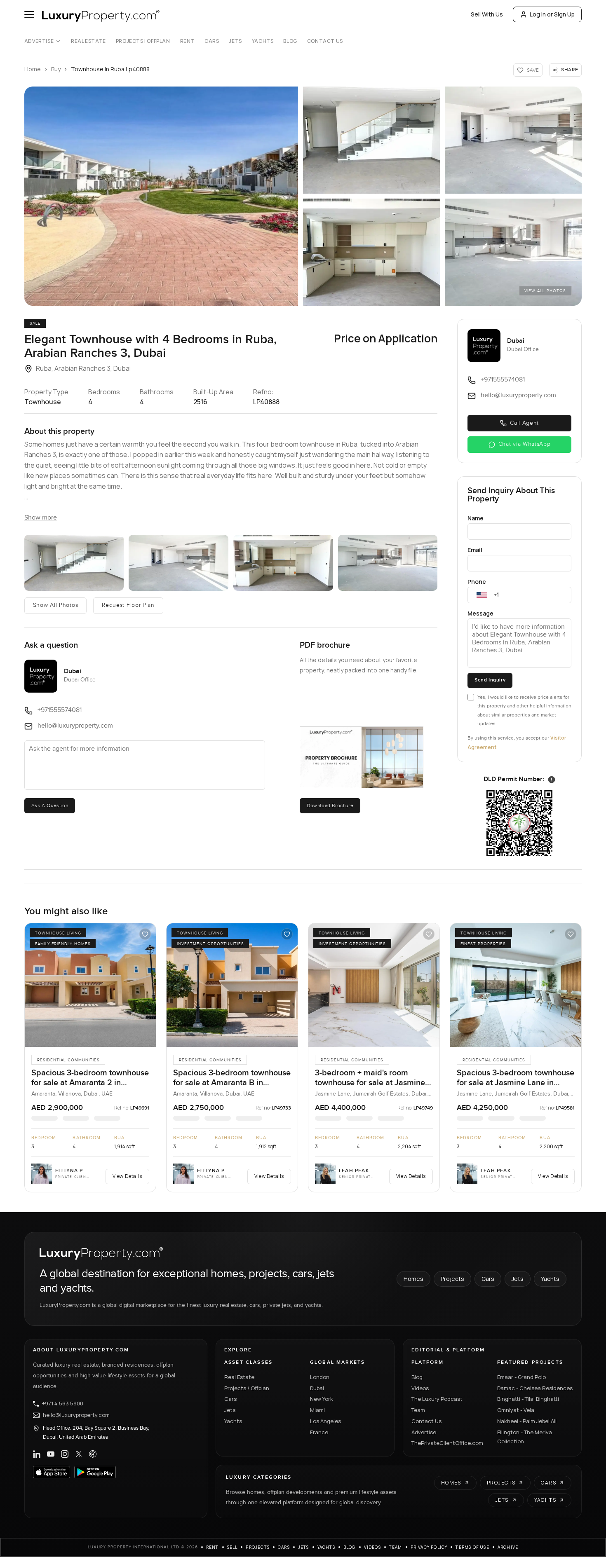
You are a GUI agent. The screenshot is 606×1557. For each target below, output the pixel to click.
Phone (476, 581)
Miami (317, 1410)
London (319, 1377)
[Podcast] (92, 1454)
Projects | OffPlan (143, 41)
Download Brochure (330, 805)
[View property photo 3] (178, 563)
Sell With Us (487, 14)
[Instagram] (64, 1454)
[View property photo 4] (283, 563)
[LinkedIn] (36, 1454)
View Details (127, 1176)
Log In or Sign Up (552, 14)
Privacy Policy (429, 1547)
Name (475, 518)
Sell (232, 1547)
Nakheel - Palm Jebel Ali (527, 1421)
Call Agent (524, 423)
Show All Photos (55, 605)
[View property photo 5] (388, 563)
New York (321, 1398)
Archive (508, 1547)
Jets (235, 41)
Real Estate (88, 41)
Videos (420, 1388)
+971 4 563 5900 (62, 1403)
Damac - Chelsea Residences (535, 1388)
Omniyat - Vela (515, 1410)
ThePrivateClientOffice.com (447, 1443)
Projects (452, 1279)
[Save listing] (145, 934)
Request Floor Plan (128, 605)
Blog (290, 41)
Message (480, 613)
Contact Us (325, 41)
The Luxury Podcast (437, 1398)
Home (32, 69)
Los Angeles (325, 1421)
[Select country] (482, 595)
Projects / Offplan (246, 1388)
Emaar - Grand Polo (521, 1377)
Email (474, 550)
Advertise (39, 41)
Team (418, 1410)
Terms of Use (472, 1547)
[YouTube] (50, 1454)
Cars (211, 41)
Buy (56, 69)
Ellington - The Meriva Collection (524, 1436)
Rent (187, 41)
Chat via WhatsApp (524, 444)
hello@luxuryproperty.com (76, 1415)
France (319, 1432)
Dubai (317, 1388)
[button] (161, 196)
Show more (40, 518)
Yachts (263, 41)
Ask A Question (49, 805)
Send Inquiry (489, 680)
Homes (413, 1279)
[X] (78, 1454)
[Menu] (29, 14)
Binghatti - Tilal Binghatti (528, 1398)
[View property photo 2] (74, 563)
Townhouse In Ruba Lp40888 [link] (110, 69)
